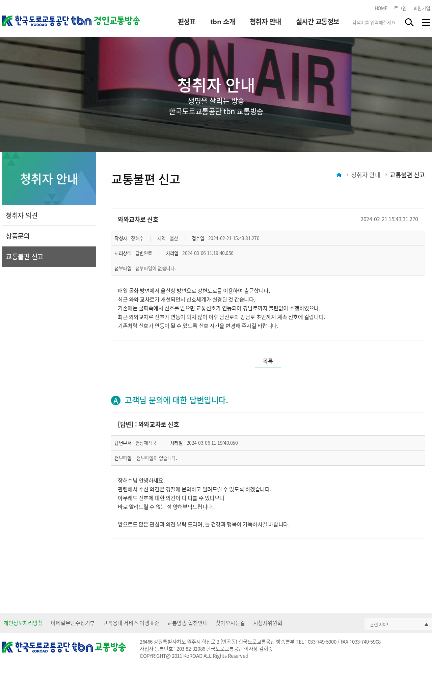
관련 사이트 (380, 624)
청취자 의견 (21, 215)
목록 (268, 361)
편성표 (187, 21)
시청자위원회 (267, 622)
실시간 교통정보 (317, 21)
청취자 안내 (265, 21)
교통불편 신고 (24, 256)
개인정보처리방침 (23, 622)
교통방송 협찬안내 (187, 622)
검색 (409, 22)
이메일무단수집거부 (73, 622)
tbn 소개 (222, 21)
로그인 (400, 8)
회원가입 (421, 8)
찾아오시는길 (230, 622)
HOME (381, 8)
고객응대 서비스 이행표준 (131, 622)
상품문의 (17, 236)
